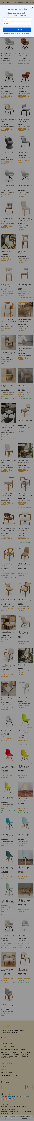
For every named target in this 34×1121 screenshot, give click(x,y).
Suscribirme (17, 29)
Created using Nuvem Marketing (17, 36)
